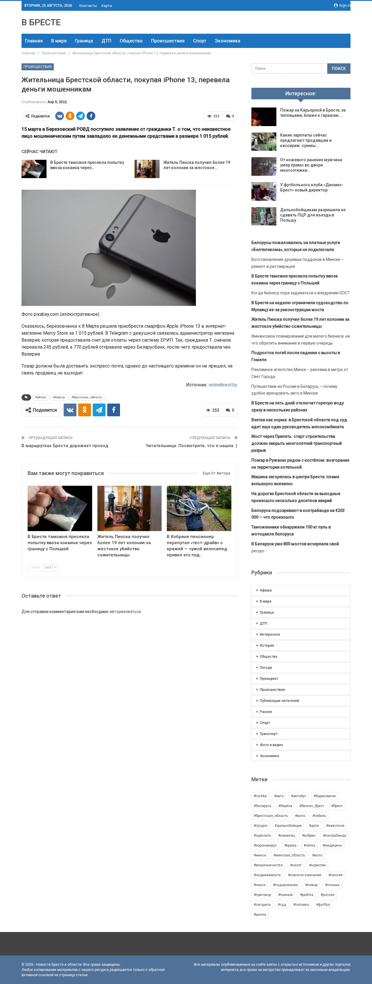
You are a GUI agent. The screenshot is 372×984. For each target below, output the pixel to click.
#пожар (311, 885)
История (267, 646)
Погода (266, 668)
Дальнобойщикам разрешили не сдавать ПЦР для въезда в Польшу (313, 215)
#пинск (260, 885)
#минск (260, 855)
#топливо (301, 905)
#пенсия (335, 875)
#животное (335, 826)
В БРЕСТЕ (41, 22)
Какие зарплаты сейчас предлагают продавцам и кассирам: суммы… (306, 140)
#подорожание (285, 885)
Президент (269, 679)
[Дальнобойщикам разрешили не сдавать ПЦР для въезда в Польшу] (263, 216)
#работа (306, 895)
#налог (296, 865)
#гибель (319, 816)
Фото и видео (271, 745)
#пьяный (285, 895)
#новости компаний (304, 875)
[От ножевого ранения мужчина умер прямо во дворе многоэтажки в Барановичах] (263, 166)
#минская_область (289, 855)
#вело (300, 816)
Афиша (266, 590)
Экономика (227, 41)
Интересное (270, 634)
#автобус (298, 796)
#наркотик (317, 865)
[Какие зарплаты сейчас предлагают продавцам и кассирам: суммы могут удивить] (263, 141)
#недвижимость (267, 875)
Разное (266, 712)
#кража (290, 845)
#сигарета (262, 905)
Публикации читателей (279, 701)
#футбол (323, 905)
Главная (34, 41)
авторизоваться (125, 611)
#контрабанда (334, 836)
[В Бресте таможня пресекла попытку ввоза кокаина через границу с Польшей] (34, 169)
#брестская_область (86, 397)
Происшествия (168, 41)
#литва (309, 845)
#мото (317, 855)
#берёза (59, 397)
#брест (337, 806)
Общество (131, 41)
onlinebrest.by (223, 385)
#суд (282, 905)
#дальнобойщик (288, 826)
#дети (314, 826)
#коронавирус (265, 845)
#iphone (40, 397)
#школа (260, 915)
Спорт (199, 41)
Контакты (88, 5)
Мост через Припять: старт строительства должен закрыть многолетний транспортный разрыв (296, 443)
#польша (332, 885)
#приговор (262, 895)
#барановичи (325, 796)
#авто (279, 796)
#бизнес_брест (311, 806)
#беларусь (262, 806)
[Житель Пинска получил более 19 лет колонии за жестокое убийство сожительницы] (147, 169)
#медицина (332, 845)
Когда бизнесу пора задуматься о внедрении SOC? (300, 293)
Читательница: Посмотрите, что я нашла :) (191, 445)
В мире (59, 41)
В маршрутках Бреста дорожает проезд (65, 445)
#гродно (260, 826)
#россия (328, 895)
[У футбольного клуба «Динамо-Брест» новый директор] (263, 191)
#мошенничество (268, 865)
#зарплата (262, 836)
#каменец (286, 836)
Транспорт (269, 734)
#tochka (260, 796)
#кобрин (309, 836)
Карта (106, 5)
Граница (84, 41)
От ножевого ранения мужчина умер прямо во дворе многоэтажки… (311, 165)
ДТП (106, 41)
